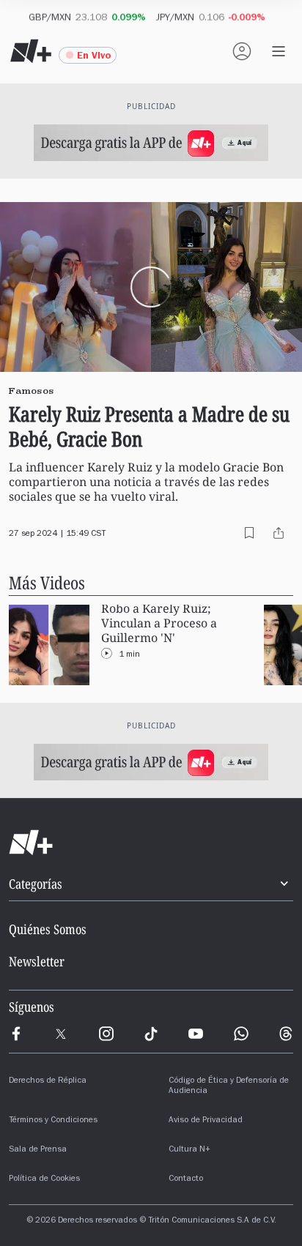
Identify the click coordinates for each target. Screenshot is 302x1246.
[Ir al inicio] (151, 842)
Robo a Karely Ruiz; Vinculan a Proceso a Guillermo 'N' (159, 623)
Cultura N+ (189, 1150)
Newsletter (37, 961)
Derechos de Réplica (47, 1081)
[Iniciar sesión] (242, 51)
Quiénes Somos (47, 929)
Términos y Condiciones (53, 1120)
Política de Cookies (44, 1179)
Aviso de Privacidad (206, 1120)
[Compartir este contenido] (278, 533)
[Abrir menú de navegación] (278, 51)
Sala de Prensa (38, 1150)
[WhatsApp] (241, 1033)
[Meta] (16, 1033)
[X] (61, 1033)
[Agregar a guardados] (249, 533)
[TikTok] (151, 1033)
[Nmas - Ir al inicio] (31, 51)
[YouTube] (195, 1033)
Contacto (186, 1179)
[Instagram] (106, 1033)
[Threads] (286, 1033)
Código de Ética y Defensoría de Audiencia (229, 1086)
